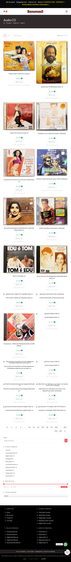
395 (60, 431)
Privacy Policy (30, 551)
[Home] (4, 23)
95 (34, 427)
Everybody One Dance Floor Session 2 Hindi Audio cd (19, 180)
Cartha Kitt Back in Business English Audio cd (19, 410)
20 (61, 35)
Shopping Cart (21, 2)
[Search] (65, 440)
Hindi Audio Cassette (44, 515)
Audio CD (10, 85)
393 (65, 427)
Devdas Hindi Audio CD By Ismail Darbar (52, 298)
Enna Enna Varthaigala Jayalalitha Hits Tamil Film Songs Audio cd (19, 229)
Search (5, 437)
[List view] (9, 35)
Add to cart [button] (19, 82)
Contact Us (32, 2)
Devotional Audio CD (11, 453)
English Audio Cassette (45, 523)
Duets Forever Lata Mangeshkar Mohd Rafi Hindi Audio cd (52, 277)
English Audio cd (21, 144)
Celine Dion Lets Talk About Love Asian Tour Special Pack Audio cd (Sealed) (52, 390)
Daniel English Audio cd (52, 317)
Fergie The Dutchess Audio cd (19, 133)
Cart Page (9, 520)
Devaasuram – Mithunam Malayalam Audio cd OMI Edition (19, 344)
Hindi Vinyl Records (12, 534)
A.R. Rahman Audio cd (46, 190)
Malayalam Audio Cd (54, 98)
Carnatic (8, 450)
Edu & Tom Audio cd (19, 276)
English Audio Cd (43, 542)
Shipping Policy (39, 551)
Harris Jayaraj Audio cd (18, 85)
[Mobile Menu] (66, 11)
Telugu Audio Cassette (45, 518)
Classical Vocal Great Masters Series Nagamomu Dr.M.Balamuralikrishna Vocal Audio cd (19, 367)
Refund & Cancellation (49, 551)
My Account (10, 2)
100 (56, 427)
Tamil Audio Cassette (44, 512)
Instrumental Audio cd (12, 464)
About (40, 2)
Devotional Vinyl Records (13, 542)
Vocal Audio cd (21, 379)
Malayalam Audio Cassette (46, 520)
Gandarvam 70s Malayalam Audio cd (52, 87)
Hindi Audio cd (21, 193)
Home (8, 512)
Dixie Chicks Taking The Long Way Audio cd (19, 298)
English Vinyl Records (12, 537)
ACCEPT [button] (43, 559)
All (66, 35)
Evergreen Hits (9, 459)
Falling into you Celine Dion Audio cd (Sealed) (52, 133)
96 (38, 427)
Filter (64, 487)
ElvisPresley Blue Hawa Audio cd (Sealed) (52, 228)
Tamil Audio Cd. (43, 531)
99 (52, 427)
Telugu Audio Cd (10, 473)
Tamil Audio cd (26, 85)
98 (47, 427)
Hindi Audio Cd (43, 534)
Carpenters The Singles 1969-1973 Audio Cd (51, 410)
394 (56, 431)
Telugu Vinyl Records (12, 540)
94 (29, 427)
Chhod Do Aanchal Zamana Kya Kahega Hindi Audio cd (19, 390)
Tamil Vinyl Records (12, 531)
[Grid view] (5, 35)
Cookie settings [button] (33, 559)
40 (64, 35)
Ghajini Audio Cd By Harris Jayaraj (19, 73)
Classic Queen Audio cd (52, 365)
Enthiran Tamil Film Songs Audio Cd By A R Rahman (51, 179)
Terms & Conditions (21, 551)
